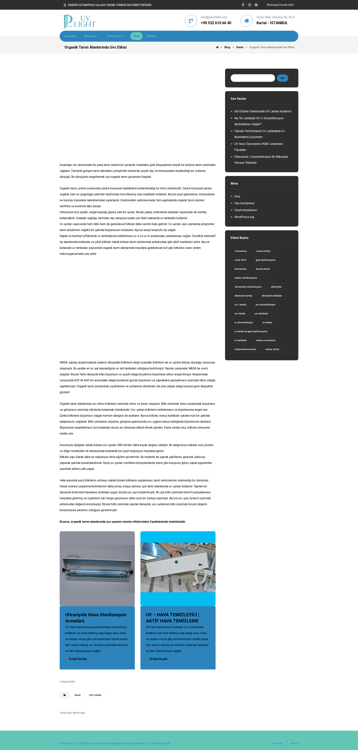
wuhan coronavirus (266, 340)
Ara (283, 78)
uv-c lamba (240, 304)
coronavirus (241, 251)
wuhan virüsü (272, 349)
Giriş (237, 196)
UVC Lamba (95, 695)
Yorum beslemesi (245, 210)
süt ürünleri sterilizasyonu (248, 287)
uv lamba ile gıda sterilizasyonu (251, 331)
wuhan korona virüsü (245, 349)
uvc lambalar (261, 313)
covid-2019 (240, 260)
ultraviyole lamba (243, 295)
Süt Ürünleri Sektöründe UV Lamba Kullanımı (262, 111)
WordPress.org (244, 217)
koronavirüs (241, 269)
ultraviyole (276, 287)
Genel (78, 695)
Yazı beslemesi (244, 203)
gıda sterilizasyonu (265, 260)
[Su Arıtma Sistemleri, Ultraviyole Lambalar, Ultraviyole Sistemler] (79, 21)
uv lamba (267, 322)
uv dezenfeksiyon (244, 322)
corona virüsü (263, 251)
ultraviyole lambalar (272, 295)
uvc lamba (240, 313)
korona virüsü (263, 269)
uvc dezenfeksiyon (265, 304)
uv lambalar (241, 340)
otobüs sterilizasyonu (246, 278)
